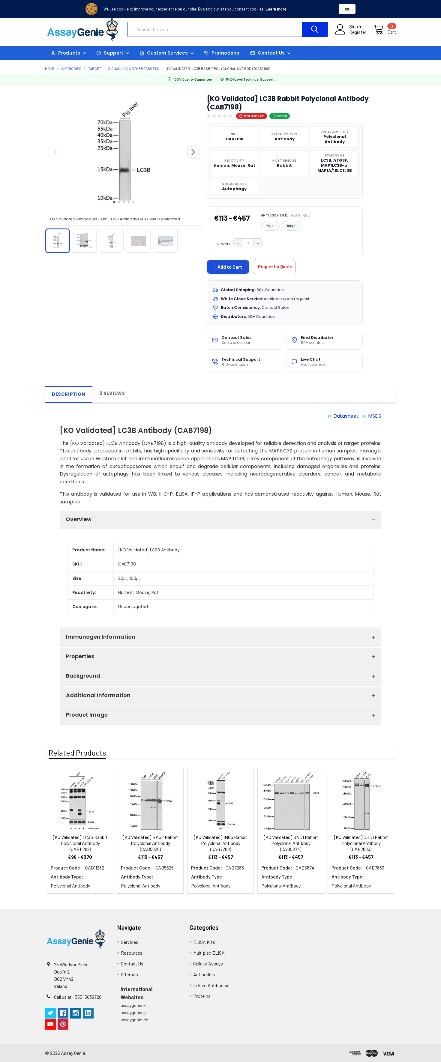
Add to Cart (230, 267)
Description (69, 394)
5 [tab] (133, 202)
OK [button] (347, 9)
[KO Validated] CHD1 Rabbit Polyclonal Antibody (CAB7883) (361, 843)
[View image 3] (112, 241)
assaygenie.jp (134, 1012)
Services (129, 942)
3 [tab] (123, 202)
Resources (131, 953)
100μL (291, 225)
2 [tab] (119, 202)
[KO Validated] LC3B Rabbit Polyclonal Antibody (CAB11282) (80, 843)
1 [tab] (114, 202)
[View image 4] (139, 241)
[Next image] (193, 152)
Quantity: (224, 244)
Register (357, 32)
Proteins (202, 996)
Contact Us (132, 963)
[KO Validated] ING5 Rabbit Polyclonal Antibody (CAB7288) (220, 843)
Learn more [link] (276, 9)
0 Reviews (112, 393)
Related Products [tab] (77, 752)
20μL (270, 225)
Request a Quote (275, 266)
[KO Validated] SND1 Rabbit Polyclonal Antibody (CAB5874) (291, 843)
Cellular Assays (208, 963)
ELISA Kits (204, 942)
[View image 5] (166, 241)
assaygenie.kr (134, 1005)
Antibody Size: (285, 215)
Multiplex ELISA (209, 953)
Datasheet (254, 116)
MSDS (282, 116)
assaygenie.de (134, 1019)
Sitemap (129, 974)
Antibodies (204, 974)
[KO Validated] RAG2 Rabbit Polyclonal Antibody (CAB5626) (150, 843)
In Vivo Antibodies (211, 985)
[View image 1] (58, 241)
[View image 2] (85, 241)
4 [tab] (128, 202)
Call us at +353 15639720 (78, 997)
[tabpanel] (124, 152)
